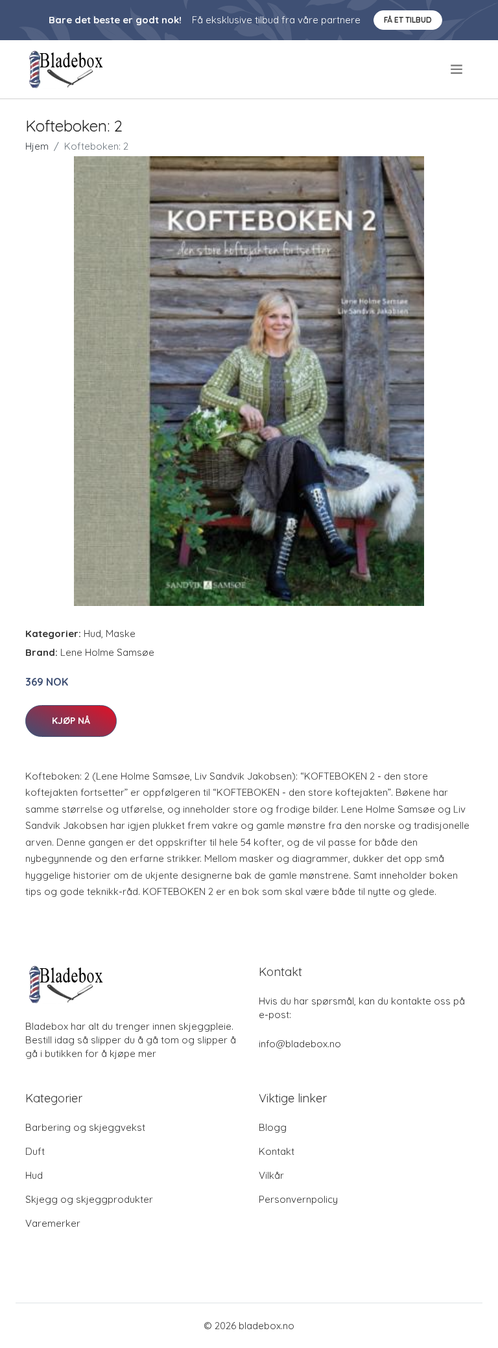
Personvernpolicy (298, 1199)
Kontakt (276, 1151)
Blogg (273, 1127)
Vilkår (271, 1175)
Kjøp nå (71, 720)
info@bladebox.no (300, 1044)
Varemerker (52, 1223)
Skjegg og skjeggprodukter (89, 1199)
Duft (35, 1151)
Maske (121, 633)
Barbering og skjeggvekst (85, 1127)
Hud (92, 633)
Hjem (37, 146)
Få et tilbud (408, 20)
